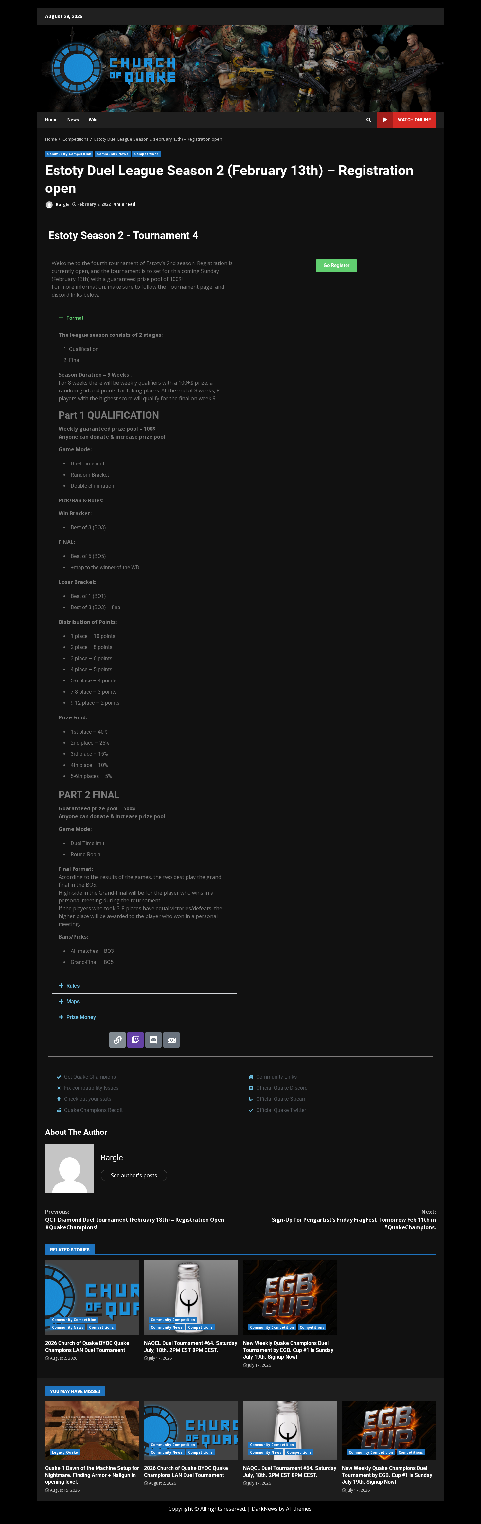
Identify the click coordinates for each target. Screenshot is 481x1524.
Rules (73, 986)
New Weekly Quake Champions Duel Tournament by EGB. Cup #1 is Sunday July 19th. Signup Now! (290, 1297)
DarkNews (264, 1508)
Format (74, 318)
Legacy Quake (65, 1452)
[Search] (368, 120)
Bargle (62, 204)
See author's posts (134, 1175)
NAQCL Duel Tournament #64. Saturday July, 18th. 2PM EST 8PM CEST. (191, 1297)
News (73, 119)
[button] (144, 318)
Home (51, 119)
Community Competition (69, 154)
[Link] (117, 1040)
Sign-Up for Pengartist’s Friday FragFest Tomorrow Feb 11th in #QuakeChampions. (354, 1219)
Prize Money (81, 1017)
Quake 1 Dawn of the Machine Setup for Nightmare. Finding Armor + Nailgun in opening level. (92, 1430)
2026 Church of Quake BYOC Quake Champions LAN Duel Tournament (92, 1297)
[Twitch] (135, 1040)
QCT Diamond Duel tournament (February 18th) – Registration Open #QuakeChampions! (134, 1219)
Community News (112, 154)
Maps (73, 1001)
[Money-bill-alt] (171, 1040)
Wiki (93, 119)
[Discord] (153, 1040)
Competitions (146, 154)
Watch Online (414, 119)
